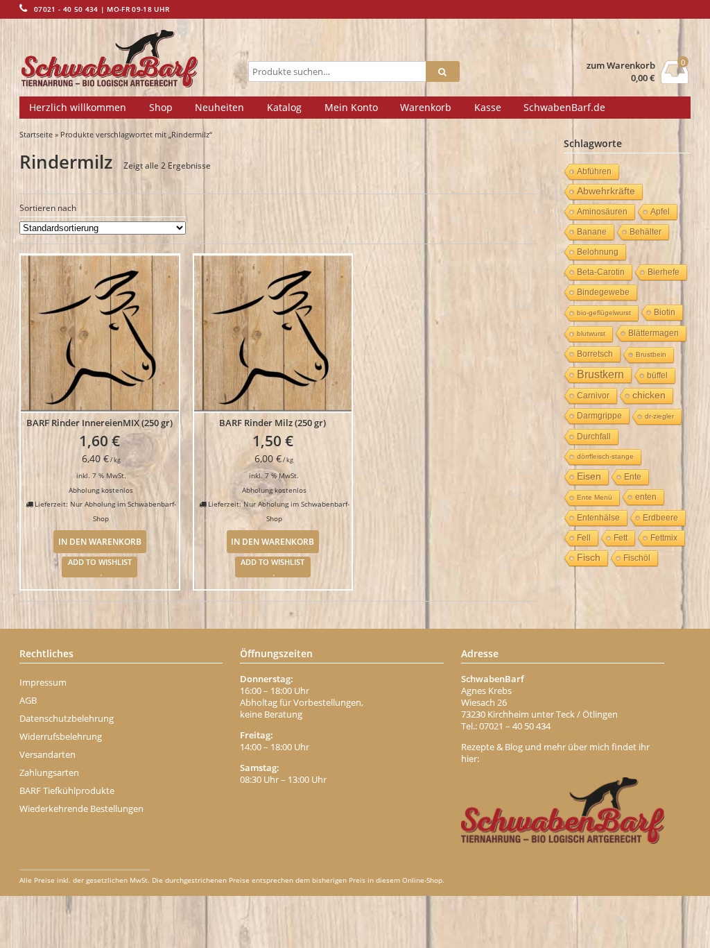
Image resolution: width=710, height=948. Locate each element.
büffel (657, 375)
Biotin (664, 312)
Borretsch (595, 354)
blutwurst (591, 333)
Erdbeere (660, 518)
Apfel (660, 212)
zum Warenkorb (621, 65)
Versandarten (47, 754)
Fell (584, 538)
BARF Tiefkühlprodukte (66, 790)
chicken (649, 395)
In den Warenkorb (99, 541)
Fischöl (636, 558)
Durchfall (594, 436)
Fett (620, 538)
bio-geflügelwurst (604, 312)
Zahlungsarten (49, 772)
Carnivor (593, 395)
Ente (632, 477)
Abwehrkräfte (606, 191)
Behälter (645, 232)
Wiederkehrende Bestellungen (81, 808)
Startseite (36, 134)
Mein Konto (351, 107)
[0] (675, 80)
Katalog (284, 107)
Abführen (594, 171)
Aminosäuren (602, 212)
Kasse (487, 107)
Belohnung (597, 252)
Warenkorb (425, 107)
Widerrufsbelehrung (60, 736)
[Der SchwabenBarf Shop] (131, 59)
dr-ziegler (659, 416)
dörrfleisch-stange (605, 456)
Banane (592, 232)
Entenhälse (598, 518)
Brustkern (600, 374)
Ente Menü (594, 497)
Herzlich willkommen (77, 107)
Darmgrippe (599, 416)
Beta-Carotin (601, 272)
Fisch (588, 557)
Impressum (43, 682)
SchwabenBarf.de (564, 107)
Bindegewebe (603, 292)
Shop (161, 107)
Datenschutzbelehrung (66, 718)
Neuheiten (219, 107)
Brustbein (651, 354)
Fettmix (663, 538)
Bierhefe (663, 272)
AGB (28, 700)
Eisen (589, 476)
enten (646, 497)
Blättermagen (653, 333)
